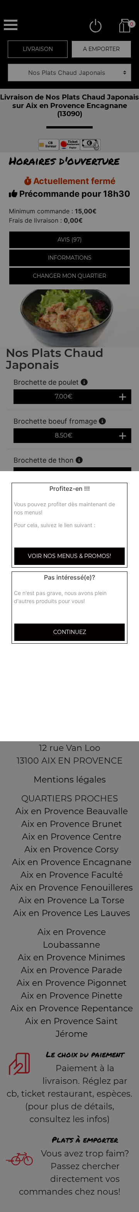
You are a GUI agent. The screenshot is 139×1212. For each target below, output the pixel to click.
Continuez (69, 632)
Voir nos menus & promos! (69, 556)
